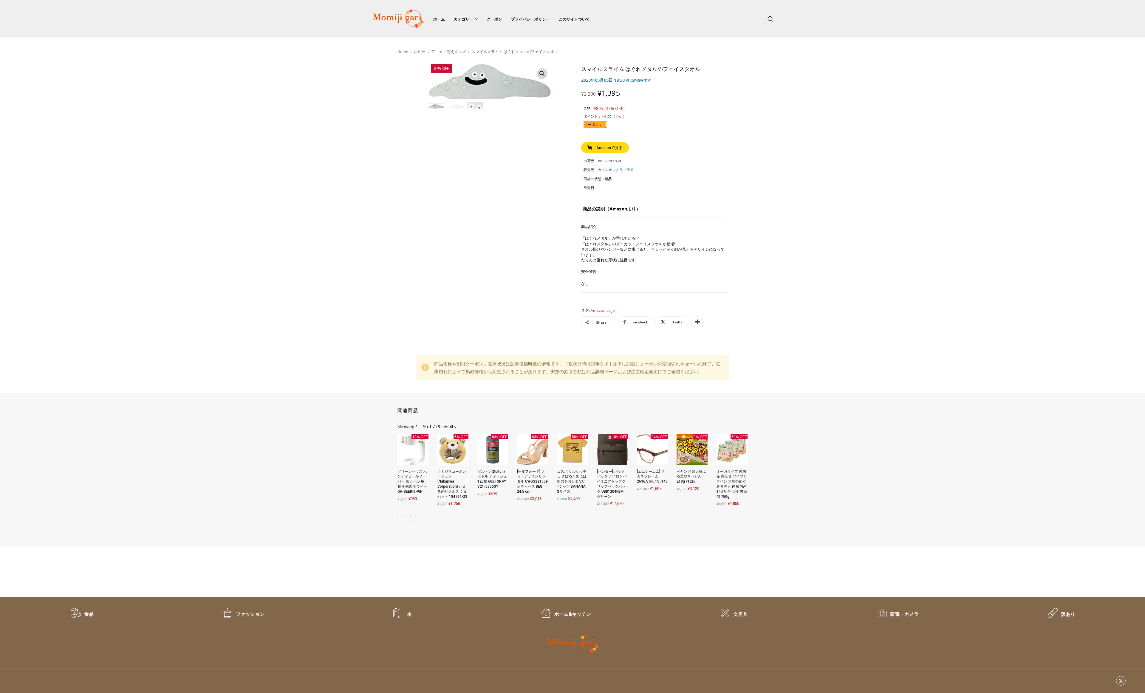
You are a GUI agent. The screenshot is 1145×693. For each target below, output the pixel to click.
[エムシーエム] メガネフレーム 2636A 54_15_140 (652, 476)
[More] (697, 322)
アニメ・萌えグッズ (448, 51)
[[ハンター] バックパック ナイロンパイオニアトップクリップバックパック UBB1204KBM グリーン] (612, 449)
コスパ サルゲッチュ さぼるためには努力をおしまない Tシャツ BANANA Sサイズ (572, 481)
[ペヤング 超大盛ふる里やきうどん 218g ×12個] (692, 449)
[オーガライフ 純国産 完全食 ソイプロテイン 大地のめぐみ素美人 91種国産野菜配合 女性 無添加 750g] (732, 449)
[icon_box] (82, 616)
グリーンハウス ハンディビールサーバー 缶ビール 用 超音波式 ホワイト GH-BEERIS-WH (412, 481)
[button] (770, 19)
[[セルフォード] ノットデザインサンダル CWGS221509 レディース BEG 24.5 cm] (532, 449)
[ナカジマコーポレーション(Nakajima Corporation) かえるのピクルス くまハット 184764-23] (452, 449)
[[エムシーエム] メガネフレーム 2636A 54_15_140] (652, 449)
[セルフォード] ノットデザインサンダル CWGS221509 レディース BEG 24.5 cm (532, 481)
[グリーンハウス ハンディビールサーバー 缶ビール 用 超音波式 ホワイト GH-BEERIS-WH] (412, 449)
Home (402, 51)
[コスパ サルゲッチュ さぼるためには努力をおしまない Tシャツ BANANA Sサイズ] (572, 449)
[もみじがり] (397, 19)
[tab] (611, 211)
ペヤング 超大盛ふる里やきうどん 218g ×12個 (691, 476)
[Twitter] (1121, 681)
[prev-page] (401, 516)
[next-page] (410, 516)
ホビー (419, 51)
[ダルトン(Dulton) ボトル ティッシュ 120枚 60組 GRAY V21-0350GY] (492, 449)
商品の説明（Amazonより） (611, 209)
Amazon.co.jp (603, 310)
